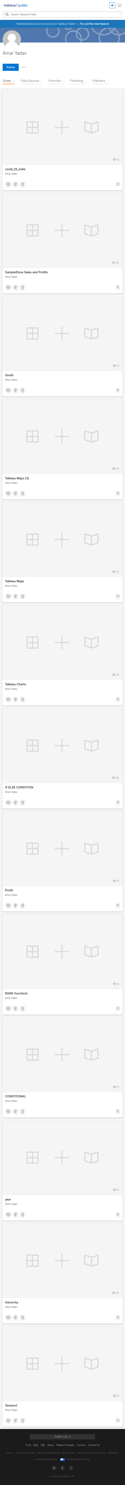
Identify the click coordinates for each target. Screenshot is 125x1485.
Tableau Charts (15, 684)
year (8, 1199)
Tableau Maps (14, 581)
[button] (54, 1468)
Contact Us (94, 1445)
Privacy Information (48, 1453)
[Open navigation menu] (119, 5)
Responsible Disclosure (91, 1453)
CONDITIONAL (15, 1096)
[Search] (6, 14)
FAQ (43, 1445)
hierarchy (11, 1302)
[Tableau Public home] (16, 5)
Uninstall (113, 1453)
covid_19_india (15, 169)
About (50, 1445)
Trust (28, 1445)
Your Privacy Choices (78, 1459)
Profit (9, 890)
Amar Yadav (11, 173)
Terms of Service (25, 1453)
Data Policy (68, 1453)
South (9, 375)
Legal (9, 1453)
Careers (81, 1445)
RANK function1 (16, 993)
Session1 (11, 1405)
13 (117, 262)
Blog (35, 1445)
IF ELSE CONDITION (19, 787)
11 (118, 571)
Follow (11, 67)
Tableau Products (65, 1445)
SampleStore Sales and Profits (26, 272)
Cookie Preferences (46, 1459)
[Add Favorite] (118, 185)
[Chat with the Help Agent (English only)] (112, 5)
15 (117, 778)
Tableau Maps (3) (17, 478)
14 (118, 468)
